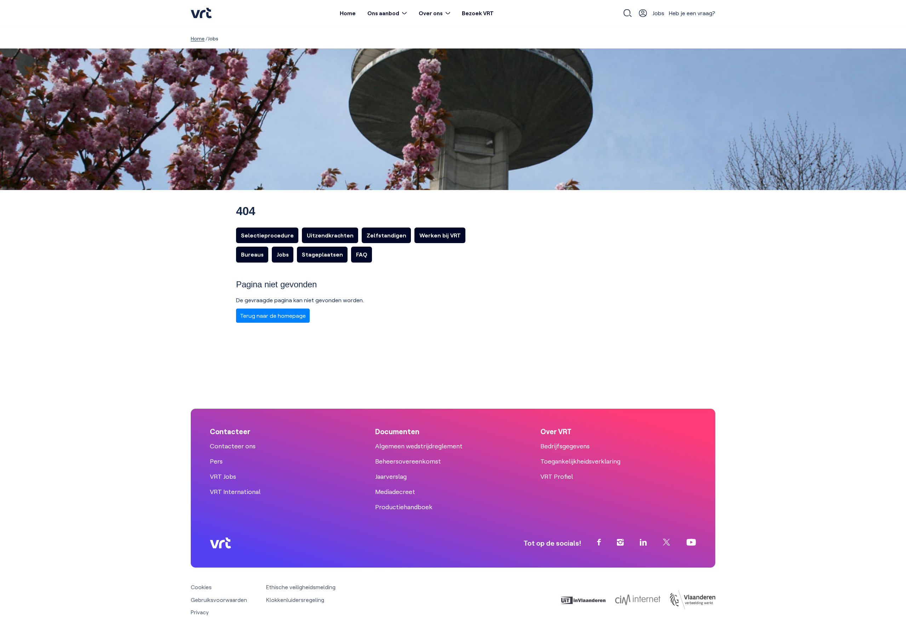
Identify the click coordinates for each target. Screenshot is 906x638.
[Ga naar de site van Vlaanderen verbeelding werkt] (692, 599)
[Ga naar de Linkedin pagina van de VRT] (643, 543)
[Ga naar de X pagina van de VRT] (666, 543)
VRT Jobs (223, 476)
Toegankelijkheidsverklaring (580, 461)
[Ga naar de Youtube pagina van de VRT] (691, 543)
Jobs (658, 13)
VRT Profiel (556, 476)
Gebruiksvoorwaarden (219, 599)
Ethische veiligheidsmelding (301, 587)
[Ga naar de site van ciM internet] (637, 599)
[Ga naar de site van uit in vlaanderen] (583, 600)
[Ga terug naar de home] (201, 13)
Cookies (201, 587)
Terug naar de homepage (273, 315)
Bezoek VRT (478, 13)
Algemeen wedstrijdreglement (419, 446)
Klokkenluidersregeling (295, 599)
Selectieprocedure (267, 235)
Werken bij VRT (440, 235)
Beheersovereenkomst (408, 461)
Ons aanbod (383, 13)
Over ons (431, 13)
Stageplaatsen (322, 254)
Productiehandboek (403, 507)
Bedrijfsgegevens (565, 446)
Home (348, 13)
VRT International (235, 492)
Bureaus (252, 254)
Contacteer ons (233, 446)
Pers (216, 461)
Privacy (200, 612)
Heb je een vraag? (692, 13)
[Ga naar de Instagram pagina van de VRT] (620, 543)
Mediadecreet (395, 492)
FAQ (361, 254)
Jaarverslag (391, 476)
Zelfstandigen (386, 235)
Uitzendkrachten (330, 235)
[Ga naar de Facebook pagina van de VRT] (599, 543)
